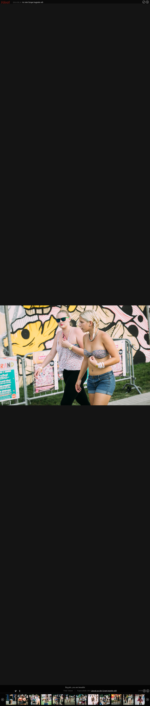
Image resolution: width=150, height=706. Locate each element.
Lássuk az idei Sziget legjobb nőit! (104, 691)
